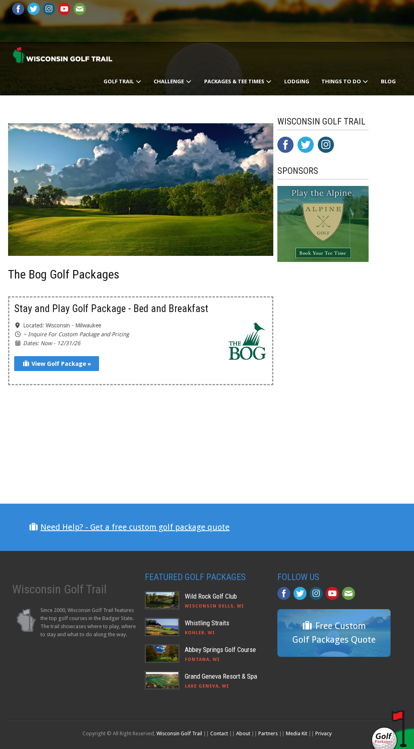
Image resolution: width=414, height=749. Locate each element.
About (243, 733)
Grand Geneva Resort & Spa (221, 676)
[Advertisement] (338, 432)
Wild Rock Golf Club (211, 596)
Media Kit (296, 733)
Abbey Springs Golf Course (220, 650)
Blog (388, 81)
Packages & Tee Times (235, 81)
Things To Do (341, 81)
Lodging (296, 81)
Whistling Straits (207, 623)
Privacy (323, 733)
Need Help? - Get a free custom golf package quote (135, 527)
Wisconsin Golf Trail (179, 733)
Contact (219, 733)
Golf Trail (119, 81)
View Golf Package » (60, 363)
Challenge (169, 81)
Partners (268, 733)
